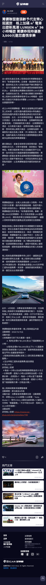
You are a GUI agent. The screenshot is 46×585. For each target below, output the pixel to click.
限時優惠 (28, 542)
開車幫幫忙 (29, 539)
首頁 (5, 535)
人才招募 (6, 547)
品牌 (5, 539)
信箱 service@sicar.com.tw (33, 547)
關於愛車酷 (7, 544)
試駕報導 (28, 536)
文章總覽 (6, 542)
